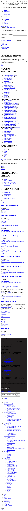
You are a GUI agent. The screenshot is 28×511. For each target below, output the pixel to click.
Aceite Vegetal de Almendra (9, 287)
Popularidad (7, 192)
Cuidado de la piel (8, 361)
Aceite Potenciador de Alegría (10, 236)
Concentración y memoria (13, 438)
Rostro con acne (11, 476)
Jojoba (8, 486)
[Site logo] (5, 16)
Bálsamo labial (5, 317)
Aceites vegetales (11, 406)
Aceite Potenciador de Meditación (11, 276)
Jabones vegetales (11, 427)
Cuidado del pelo (8, 359)
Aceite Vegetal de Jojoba (8, 301)
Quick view (3, 202)
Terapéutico (6, 372)
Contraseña (6, 34)
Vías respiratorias (11, 450)
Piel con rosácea (11, 473)
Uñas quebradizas (11, 480)
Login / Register (8, 505)
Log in (2, 37)
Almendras (9, 483)
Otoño (8, 452)
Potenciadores (10, 433)
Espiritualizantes (11, 443)
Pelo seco (9, 422)
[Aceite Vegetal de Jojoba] (11, 296)
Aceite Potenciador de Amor (9, 246)
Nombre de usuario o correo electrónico (13, 30)
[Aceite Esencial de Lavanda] (4, 200)
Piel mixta (9, 475)
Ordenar (3, 169)
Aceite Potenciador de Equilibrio (11, 266)
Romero (9, 487)
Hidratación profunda (12, 445)
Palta (8, 491)
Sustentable (6, 371)
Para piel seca (10, 464)
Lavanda (9, 484)
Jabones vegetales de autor (13, 408)
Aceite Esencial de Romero (9, 215)
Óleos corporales (11, 411)
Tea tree (9, 489)
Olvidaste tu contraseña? (7, 40)
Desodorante (5, 328)
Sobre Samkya (7, 370)
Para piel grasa (10, 462)
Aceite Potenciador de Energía (10, 256)
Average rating (7, 194)
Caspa (8, 437)
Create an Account (10, 27)
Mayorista (6, 374)
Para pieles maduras (12, 465)
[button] (5, 209)
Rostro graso (10, 478)
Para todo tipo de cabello (13, 420)
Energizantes (10, 441)
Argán (8, 490)
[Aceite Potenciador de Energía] (12, 251)
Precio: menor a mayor (9, 196)
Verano (8, 457)
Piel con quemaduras (12, 472)
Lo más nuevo (7, 195)
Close (2, 65)
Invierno (9, 454)
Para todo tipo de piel (12, 461)
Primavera (9, 455)
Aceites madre (10, 405)
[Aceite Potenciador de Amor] (12, 241)
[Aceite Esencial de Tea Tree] (4, 221)
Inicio (2, 159)
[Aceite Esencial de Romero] (4, 211)
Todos (5, 179)
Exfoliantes (9, 444)
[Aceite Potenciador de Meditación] (12, 272)
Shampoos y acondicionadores (14, 419)
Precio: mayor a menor (9, 198)
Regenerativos (10, 447)
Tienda (5, 159)
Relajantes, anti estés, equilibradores (15, 448)
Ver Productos (7, 358)
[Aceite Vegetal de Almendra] (11, 282)
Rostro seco (10, 479)
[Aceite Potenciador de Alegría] (12, 231)
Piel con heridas (11, 471)
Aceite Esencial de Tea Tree (9, 225)
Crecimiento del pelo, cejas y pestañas (16, 440)
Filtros (2, 166)
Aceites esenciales (11, 413)
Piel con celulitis (11, 468)
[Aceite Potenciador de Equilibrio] (12, 262)
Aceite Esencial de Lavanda (9, 205)
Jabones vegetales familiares (14, 409)
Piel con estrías (10, 469)
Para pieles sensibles (12, 466)
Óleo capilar (10, 418)
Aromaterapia (7, 362)
